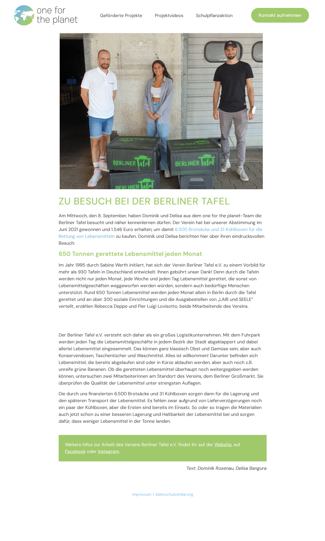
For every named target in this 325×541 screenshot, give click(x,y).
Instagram (108, 451)
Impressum (141, 494)
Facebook (75, 451)
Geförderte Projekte (121, 15)
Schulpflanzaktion (214, 15)
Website (223, 445)
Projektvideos (169, 15)
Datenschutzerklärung (174, 494)
